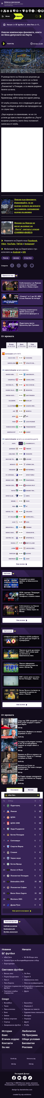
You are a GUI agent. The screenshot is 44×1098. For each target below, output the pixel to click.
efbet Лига (30, 25)
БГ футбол (20, 25)
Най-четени (8, 631)
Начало (10, 25)
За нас (6, 1047)
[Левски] (4, 11)
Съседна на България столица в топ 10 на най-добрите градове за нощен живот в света (30, 744)
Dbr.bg (31, 1064)
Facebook (32, 241)
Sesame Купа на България (14, 960)
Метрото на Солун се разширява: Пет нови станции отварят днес (30, 767)
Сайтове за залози (10, 926)
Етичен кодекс (10, 1039)
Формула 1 (28, 1006)
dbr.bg (20, 728)
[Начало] (4, 25)
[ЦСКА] (7, 11)
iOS (24, 252)
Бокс (6, 1012)
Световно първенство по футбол (14, 987)
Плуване (27, 1019)
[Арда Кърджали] (14, 11)
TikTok (19, 244)
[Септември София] (20, 11)
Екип (5, 1035)
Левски (5, 258)
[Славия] (26, 11)
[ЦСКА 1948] (11, 11)
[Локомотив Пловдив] (39, 11)
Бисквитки (28, 1043)
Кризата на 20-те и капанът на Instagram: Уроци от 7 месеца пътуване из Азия (29, 756)
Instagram (29, 244)
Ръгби (26, 1025)
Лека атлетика (9, 1009)
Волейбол (8, 1003)
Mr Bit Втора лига (31, 957)
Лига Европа (16, 370)
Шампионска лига (31, 980)
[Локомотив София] (42, 11)
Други (26, 991)
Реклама (27, 1047)
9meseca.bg (31, 1058)
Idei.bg (13, 1064)
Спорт (5, 999)
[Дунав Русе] (36, 11)
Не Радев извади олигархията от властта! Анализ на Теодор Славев (29, 778)
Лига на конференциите (21, 439)
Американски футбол (12, 1025)
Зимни (6, 1015)
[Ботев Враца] (33, 11)
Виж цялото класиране (20, 911)
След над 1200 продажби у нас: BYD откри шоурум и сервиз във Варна (30, 722)
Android (16, 252)
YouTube (11, 244)
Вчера (11, 345)
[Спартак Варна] (23, 11)
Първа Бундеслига (11, 977)
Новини (6, 949)
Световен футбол (12, 969)
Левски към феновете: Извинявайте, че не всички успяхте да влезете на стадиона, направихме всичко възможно (27, 206)
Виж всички (20, 564)
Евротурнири (9, 964)
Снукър (7, 1022)
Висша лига (8, 973)
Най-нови (7, 573)
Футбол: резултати (10, 932)
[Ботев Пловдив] (17, 11)
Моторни (27, 1015)
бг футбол (28, 258)
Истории (7, 1031)
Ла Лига (13, 354)
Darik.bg (13, 1058)
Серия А (27, 977)
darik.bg (21, 737)
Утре (32, 345)
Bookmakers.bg (9, 929)
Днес (22, 345)
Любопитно (29, 1031)
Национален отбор (31, 960)
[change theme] (40, 16)
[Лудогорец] (1, 11)
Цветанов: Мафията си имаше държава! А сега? (30, 732)
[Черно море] (29, 11)
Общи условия (31, 1039)
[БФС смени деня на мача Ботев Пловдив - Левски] (22, 681)
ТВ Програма (30, 1035)
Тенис (6, 1006)
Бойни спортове (10, 1019)
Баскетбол (28, 1003)
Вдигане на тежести (31, 1009)
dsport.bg (10, 43)
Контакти (7, 1043)
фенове (16, 258)
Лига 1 (6, 980)
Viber (3, 244)
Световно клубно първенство (11, 992)
